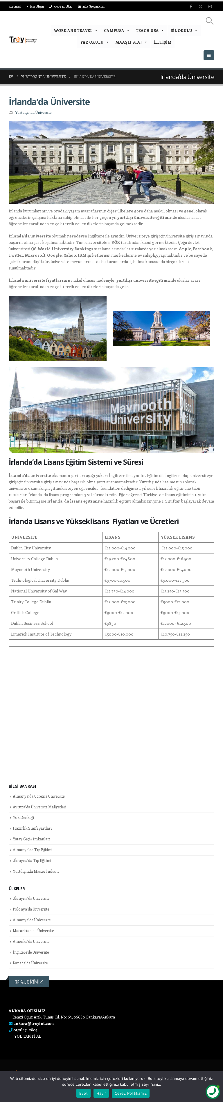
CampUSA (114, 30)
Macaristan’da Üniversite (33, 930)
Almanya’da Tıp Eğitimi (32, 849)
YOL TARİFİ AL (27, 1036)
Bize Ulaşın (37, 6)
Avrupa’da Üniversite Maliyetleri (39, 806)
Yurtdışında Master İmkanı (36, 871)
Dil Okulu (181, 30)
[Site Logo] (23, 39)
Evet (83, 1093)
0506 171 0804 (63, 6)
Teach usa (147, 30)
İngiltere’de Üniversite (31, 952)
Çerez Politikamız (131, 1093)
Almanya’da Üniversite (32, 919)
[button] (209, 21)
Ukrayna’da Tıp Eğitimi (32, 860)
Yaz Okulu (92, 42)
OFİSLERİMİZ (29, 982)
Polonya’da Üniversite (31, 908)
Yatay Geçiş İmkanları (31, 838)
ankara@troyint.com (33, 1023)
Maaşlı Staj (128, 42)
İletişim (163, 42)
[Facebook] (191, 6)
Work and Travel (73, 30)
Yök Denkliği (23, 817)
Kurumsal (15, 6)
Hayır (101, 1093)
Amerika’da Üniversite (31, 941)
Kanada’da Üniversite (30, 962)
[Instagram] (210, 6)
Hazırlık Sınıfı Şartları (32, 828)
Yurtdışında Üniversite (33, 112)
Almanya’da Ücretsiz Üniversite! (39, 796)
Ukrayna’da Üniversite (31, 898)
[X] (200, 6)
